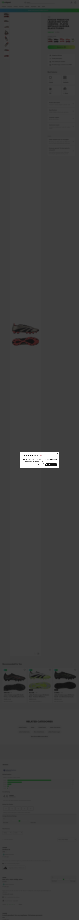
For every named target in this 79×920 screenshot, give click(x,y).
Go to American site (51, 464)
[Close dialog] (57, 453)
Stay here (40, 464)
